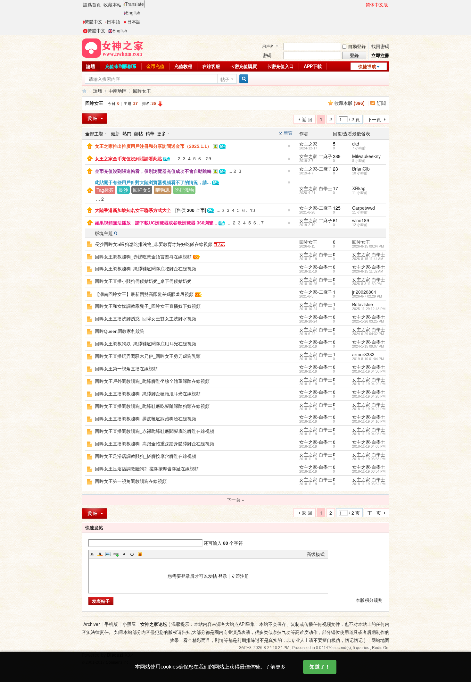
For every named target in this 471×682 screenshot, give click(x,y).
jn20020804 (364, 292)
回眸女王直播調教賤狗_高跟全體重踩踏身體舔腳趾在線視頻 (154, 443)
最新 (115, 133)
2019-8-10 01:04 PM (368, 359)
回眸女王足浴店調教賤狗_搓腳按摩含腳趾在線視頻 (145, 456)
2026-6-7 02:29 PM (367, 296)
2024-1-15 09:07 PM (368, 346)
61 (335, 220)
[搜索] (243, 79)
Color (100, 554)
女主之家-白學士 (315, 188)
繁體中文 (94, 21)
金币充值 (155, 66)
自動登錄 (357, 46)
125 (337, 208)
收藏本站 (112, 4)
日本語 (113, 21)
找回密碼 (380, 46)
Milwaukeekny (366, 156)
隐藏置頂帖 (289, 146)
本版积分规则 (369, 600)
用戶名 (268, 46)
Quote (124, 554)
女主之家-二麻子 (315, 156)
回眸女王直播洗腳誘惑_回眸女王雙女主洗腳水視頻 (145, 318)
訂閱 (381, 103)
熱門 (126, 133)
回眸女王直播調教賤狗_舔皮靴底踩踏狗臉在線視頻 (145, 418)
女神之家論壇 (84, 91)
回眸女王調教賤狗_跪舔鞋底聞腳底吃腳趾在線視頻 (145, 268)
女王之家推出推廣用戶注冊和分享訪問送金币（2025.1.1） (153, 146)
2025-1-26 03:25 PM (368, 321)
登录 (222, 576)
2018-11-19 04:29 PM (368, 384)
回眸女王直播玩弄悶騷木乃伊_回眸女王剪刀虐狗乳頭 (148, 356)
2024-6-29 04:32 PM (368, 334)
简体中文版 (377, 4)
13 (252, 210)
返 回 (307, 119)
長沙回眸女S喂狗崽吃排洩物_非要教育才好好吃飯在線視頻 (153, 244)
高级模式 (316, 554)
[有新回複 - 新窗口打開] (89, 243)
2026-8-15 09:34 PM (368, 246)
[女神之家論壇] (112, 47)
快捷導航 (367, 66)
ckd (355, 143)
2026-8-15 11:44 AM (367, 259)
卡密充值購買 (243, 66)
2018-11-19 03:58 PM (368, 459)
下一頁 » (235, 499)
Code (132, 554)
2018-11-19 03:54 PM (368, 471)
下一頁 (374, 119)
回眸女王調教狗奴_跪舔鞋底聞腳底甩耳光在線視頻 (145, 343)
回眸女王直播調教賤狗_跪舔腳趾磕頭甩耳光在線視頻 (148, 393)
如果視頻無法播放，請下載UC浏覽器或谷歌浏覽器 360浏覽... (156, 222)
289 (337, 156)
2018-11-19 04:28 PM (368, 396)
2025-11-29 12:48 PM (368, 309)
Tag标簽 (105, 189)
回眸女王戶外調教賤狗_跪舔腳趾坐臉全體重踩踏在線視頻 (152, 381)
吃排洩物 (184, 189)
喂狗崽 (162, 189)
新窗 (288, 132)
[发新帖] (94, 513)
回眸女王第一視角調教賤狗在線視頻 (131, 481)
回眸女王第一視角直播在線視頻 (126, 368)
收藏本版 (350, 103)
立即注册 (240, 576)
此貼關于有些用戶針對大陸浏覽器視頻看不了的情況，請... (153, 182)
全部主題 (94, 133)
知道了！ (320, 666)
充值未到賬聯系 (120, 66)
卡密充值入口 (280, 66)
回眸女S (142, 189)
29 (208, 158)
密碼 (266, 55)
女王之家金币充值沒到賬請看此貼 (128, 158)
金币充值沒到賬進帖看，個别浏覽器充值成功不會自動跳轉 (153, 171)
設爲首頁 (92, 4)
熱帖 (138, 133)
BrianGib (361, 168)
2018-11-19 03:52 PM (368, 484)
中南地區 (118, 91)
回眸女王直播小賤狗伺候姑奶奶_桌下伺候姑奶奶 (143, 281)
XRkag (359, 188)
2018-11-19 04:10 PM (368, 421)
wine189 (360, 220)
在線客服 (211, 66)
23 (335, 168)
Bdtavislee (362, 304)
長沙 (123, 189)
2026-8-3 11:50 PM (367, 284)
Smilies (140, 554)
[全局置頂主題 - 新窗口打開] (90, 145)
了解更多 (275, 666)
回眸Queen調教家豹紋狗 (120, 331)
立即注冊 (380, 55)
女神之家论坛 (153, 624)
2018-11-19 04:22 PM (368, 409)
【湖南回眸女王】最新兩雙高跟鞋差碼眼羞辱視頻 (144, 294)
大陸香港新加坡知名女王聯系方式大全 (133, 210)
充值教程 (183, 66)
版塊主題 (104, 233)
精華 (149, 133)
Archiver (91, 624)
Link (116, 554)
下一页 (374, 512)
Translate (134, 4)
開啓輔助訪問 (362, 4)
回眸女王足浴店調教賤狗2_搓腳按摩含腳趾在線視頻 (147, 468)
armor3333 (363, 354)
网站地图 (380, 640)
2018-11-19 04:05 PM (368, 446)
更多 (161, 133)
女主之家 (308, 143)
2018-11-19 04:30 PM (368, 371)
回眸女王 (142, 91)
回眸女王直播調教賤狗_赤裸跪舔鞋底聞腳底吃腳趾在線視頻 (154, 431)
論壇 (90, 66)
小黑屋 (129, 624)
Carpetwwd (363, 208)
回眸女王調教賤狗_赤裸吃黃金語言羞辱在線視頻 (143, 256)
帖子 (224, 79)
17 (335, 188)
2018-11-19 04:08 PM (368, 434)
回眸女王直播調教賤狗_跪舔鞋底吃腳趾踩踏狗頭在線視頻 (152, 406)
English (133, 12)
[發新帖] (94, 118)
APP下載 (313, 66)
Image (108, 554)
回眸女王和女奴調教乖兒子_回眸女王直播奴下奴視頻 (148, 306)
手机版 (111, 624)
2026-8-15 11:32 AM (367, 271)
